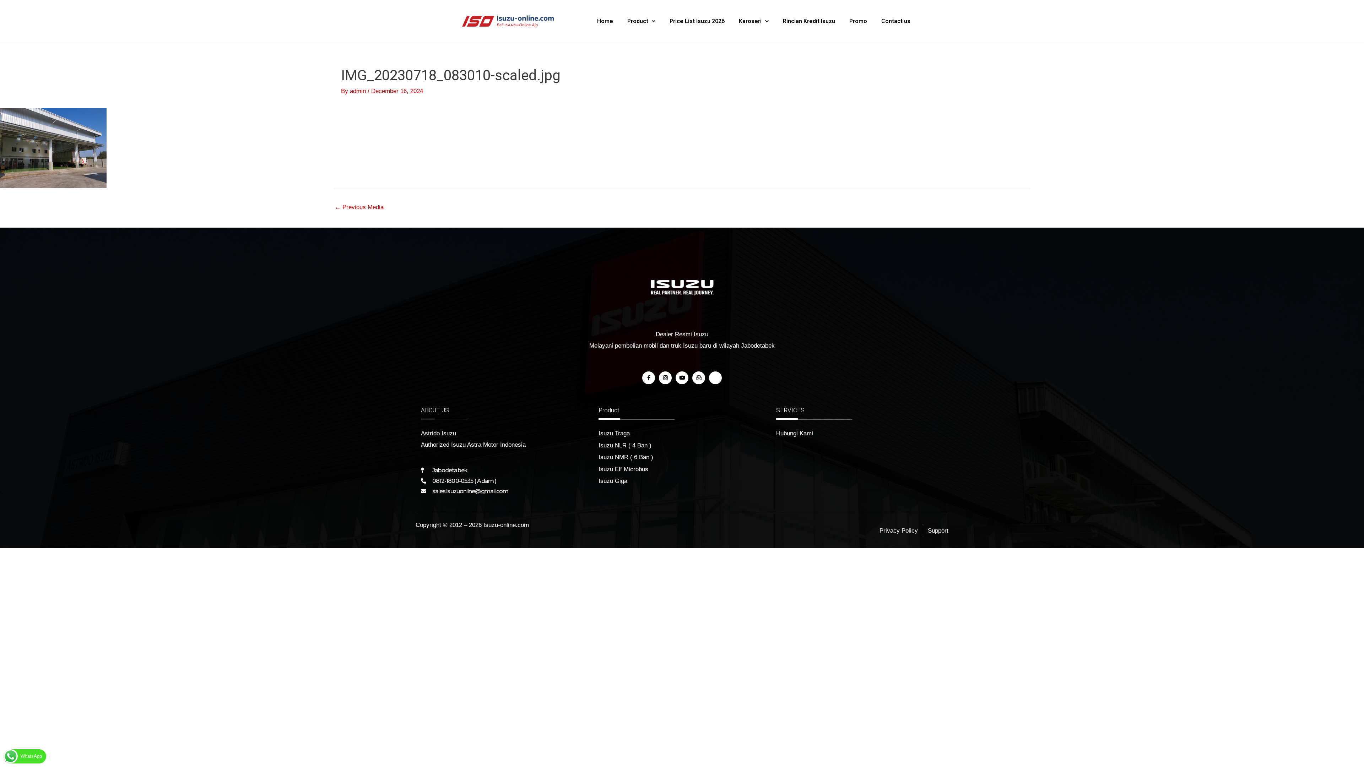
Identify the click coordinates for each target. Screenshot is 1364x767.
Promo (858, 21)
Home (605, 21)
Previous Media (359, 207)
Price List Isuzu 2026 (697, 21)
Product (637, 21)
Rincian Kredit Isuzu (809, 21)
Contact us (895, 21)
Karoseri (750, 21)
